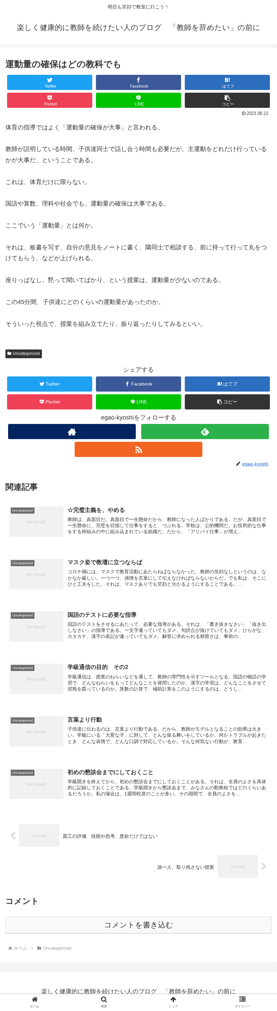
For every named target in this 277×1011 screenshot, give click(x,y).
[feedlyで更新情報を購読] (205, 431)
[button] (227, 100)
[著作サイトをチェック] (72, 431)
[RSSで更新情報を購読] (138, 449)
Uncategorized (26, 353)
